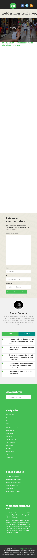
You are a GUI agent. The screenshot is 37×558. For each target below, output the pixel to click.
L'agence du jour (11, 439)
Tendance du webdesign (13, 479)
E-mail (8, 276)
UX (7, 455)
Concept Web (10, 418)
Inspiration (9, 433)
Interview (9, 436)
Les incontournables (12, 476)
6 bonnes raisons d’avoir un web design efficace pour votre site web (21, 341)
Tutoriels (9, 448)
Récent (10, 334)
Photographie (10, 442)
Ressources (10, 445)
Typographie (10, 451)
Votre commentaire (13, 233)
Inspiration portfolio (12, 485)
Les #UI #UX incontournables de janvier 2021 (21, 348)
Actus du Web (10, 415)
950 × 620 (5, 43)
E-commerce (10, 430)
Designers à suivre (12, 427)
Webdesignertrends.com (24, 549)
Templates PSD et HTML (13, 492)
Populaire (27, 334)
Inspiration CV (10, 488)
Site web (9, 284)
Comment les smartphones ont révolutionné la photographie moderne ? (21, 365)
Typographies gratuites (13, 482)
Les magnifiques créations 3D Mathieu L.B (20, 372)
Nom (7, 268)
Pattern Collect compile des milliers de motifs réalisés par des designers (21, 357)
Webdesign (9, 458)
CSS (7, 424)
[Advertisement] (18, 130)
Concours (9, 421)
